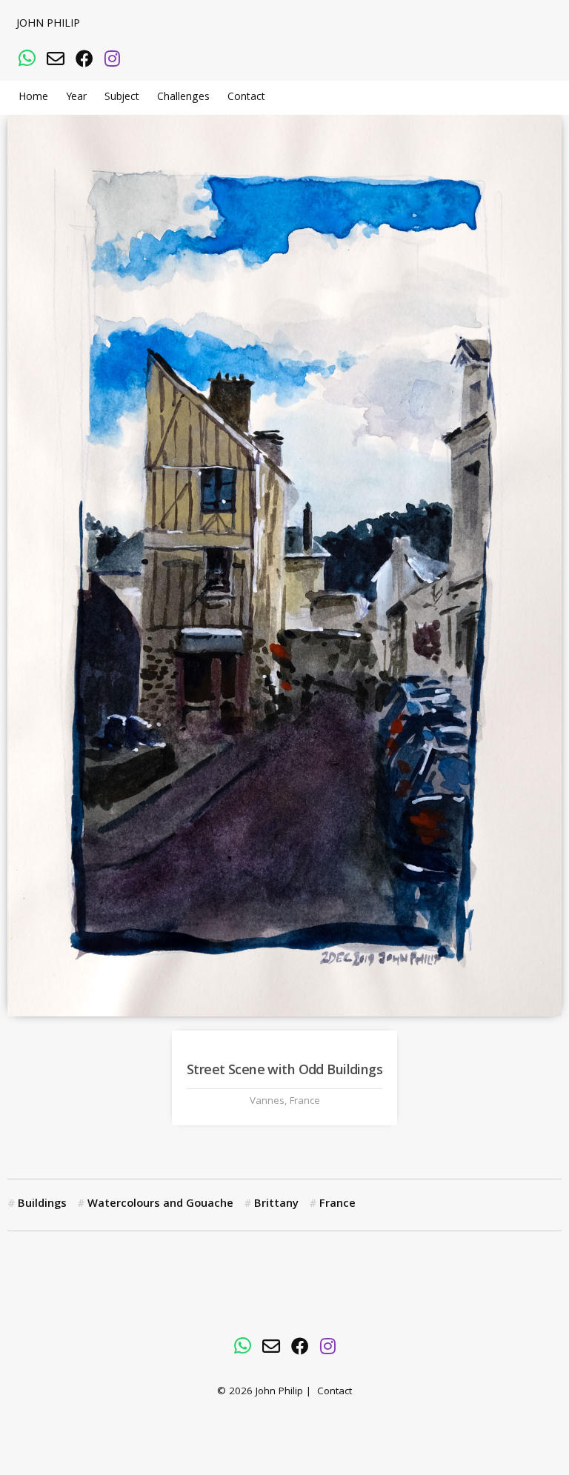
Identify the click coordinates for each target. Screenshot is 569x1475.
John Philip (48, 24)
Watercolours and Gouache (160, 1204)
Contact (246, 98)
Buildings (42, 1204)
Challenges (183, 98)
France (337, 1204)
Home (33, 98)
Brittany (276, 1204)
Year (76, 98)
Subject (121, 98)
